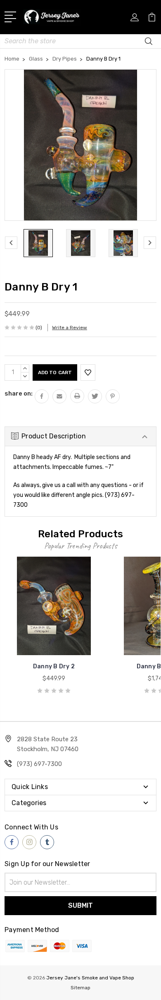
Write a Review (69, 327)
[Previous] (11, 243)
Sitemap (80, 988)
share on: (19, 393)
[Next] (150, 243)
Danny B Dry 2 (54, 666)
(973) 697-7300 (39, 764)
